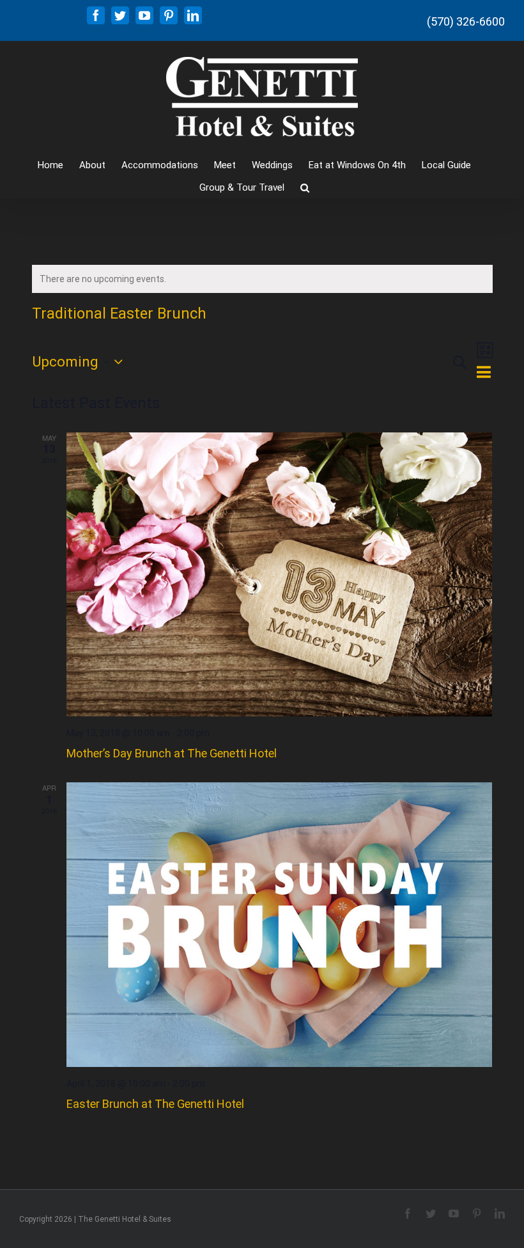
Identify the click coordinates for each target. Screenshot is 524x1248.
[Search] (304, 186)
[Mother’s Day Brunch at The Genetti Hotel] (279, 574)
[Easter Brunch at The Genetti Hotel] (279, 924)
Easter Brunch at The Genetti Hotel (155, 1103)
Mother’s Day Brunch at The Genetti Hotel (171, 753)
